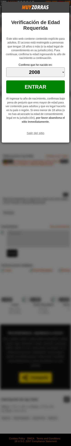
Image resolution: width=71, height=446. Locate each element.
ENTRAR (35, 87)
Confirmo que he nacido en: (35, 64)
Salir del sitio (35, 133)
